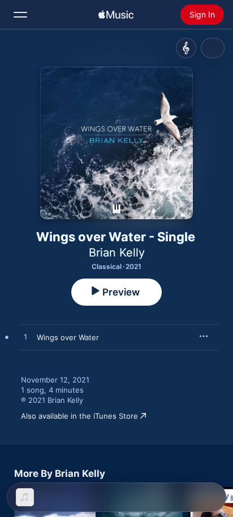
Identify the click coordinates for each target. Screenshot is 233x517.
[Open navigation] (20, 14)
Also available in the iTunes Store (79, 415)
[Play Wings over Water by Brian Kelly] (25, 337)
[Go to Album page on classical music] (186, 48)
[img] (115, 15)
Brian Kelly (117, 252)
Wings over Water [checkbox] (68, 337)
